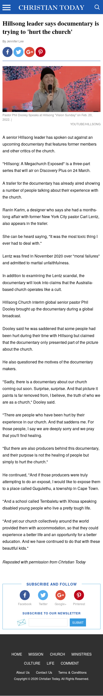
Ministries (82, 654)
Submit (78, 622)
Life (50, 663)
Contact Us (44, 672)
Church (57, 654)
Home (17, 654)
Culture (32, 663)
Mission (35, 654)
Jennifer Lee (15, 41)
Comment (70, 663)
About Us (23, 672)
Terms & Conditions (72, 672)
